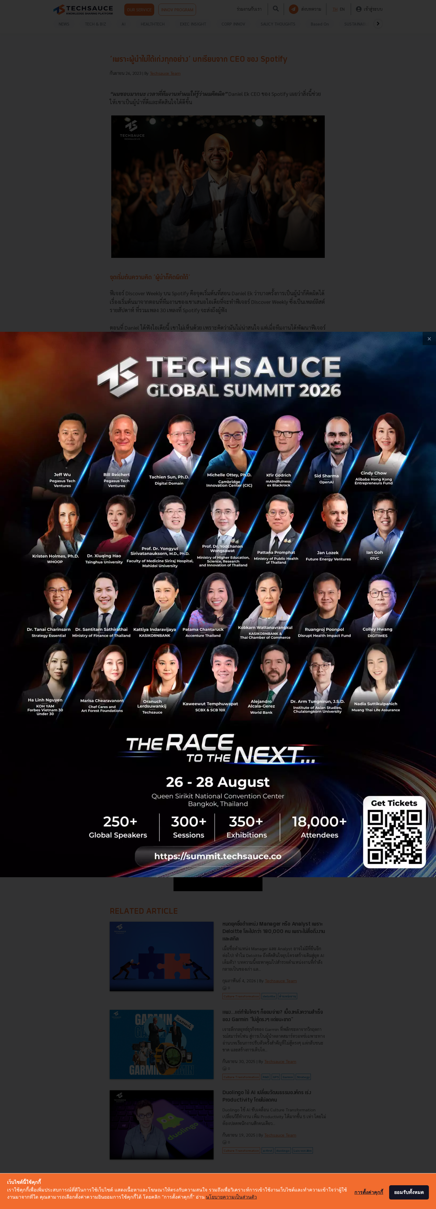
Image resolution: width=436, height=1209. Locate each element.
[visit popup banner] (218, 604)
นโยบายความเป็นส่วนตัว (231, 1197)
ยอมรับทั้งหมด (409, 1192)
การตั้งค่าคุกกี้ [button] (368, 1192)
